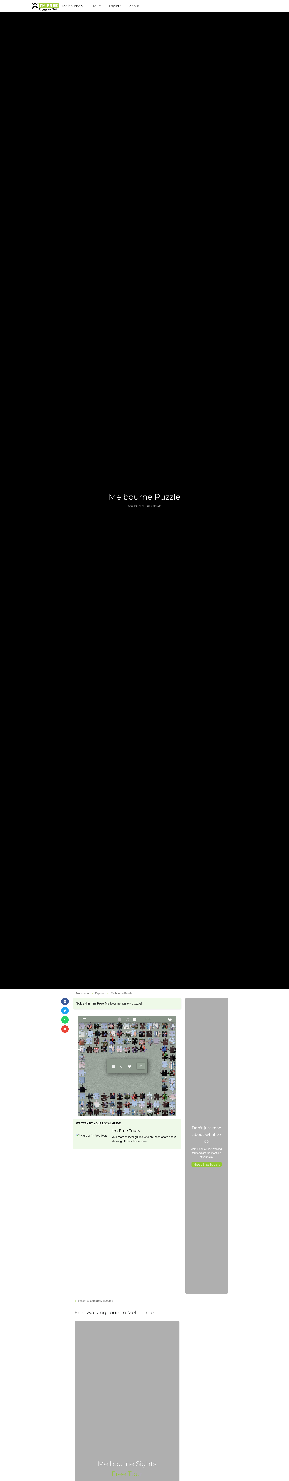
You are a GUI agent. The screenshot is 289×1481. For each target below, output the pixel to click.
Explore (115, 6)
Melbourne (71, 6)
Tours (97, 6)
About (134, 6)
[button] (65, 1001)
